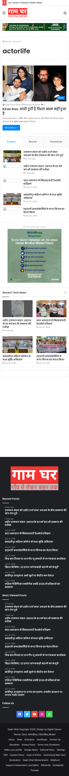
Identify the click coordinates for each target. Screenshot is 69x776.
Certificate (42, 739)
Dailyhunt (55, 760)
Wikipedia (45, 765)
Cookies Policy (17, 755)
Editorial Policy (47, 749)
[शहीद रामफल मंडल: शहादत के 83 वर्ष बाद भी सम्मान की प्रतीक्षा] (12, 171)
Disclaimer (14, 744)
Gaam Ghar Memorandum (35, 760)
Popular (11, 141)
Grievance (29, 739)
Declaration (15, 760)
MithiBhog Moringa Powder (34, 227)
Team (19, 739)
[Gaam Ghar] (17, 13)
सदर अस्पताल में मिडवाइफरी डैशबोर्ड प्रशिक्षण (25, 2)
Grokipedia (58, 765)
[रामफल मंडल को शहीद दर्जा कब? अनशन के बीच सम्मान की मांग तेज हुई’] (12, 156)
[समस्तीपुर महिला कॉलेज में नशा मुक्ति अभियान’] (12, 199)
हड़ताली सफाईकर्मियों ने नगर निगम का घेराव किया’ (50, 358)
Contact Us (55, 739)
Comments (56, 141)
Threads (34, 770)
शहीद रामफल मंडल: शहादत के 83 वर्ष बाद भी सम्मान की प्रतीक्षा (42, 168)
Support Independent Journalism (22, 765)
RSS (6, 755)
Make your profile (13, 749)
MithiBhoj (32, 734)
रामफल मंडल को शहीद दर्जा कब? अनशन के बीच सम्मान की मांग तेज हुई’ (43, 153)
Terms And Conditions (49, 744)
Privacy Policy (28, 744)
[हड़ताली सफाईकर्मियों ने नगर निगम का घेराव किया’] (12, 213)
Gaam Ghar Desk (12, 104)
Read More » (11, 127)
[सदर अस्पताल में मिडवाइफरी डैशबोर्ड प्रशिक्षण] (12, 185)
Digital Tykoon (54, 729)
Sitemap (61, 749)
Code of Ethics (33, 755)
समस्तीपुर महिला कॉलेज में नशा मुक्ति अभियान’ (16, 358)
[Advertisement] (34, 417)
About (12, 739)
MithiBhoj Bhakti (47, 734)
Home (7, 41)
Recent (33, 141)
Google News (31, 749)
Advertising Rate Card (54, 755)
